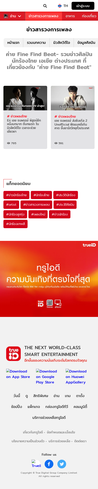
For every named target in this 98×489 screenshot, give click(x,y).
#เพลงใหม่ (38, 214)
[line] (36, 464)
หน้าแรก (13, 42)
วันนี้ (16, 396)
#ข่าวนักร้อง (59, 214)
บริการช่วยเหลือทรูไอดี (49, 417)
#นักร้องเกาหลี (15, 223)
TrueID (13, 6)
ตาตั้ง (80, 396)
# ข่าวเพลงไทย (17, 116)
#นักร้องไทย (41, 195)
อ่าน (13, 16)
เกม (68, 396)
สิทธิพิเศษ (40, 396)
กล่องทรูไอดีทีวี (56, 407)
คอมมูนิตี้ (80, 407)
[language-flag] (60, 6)
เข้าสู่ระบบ (83, 5)
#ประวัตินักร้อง (65, 195)
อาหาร (70, 16)
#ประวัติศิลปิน (65, 204)
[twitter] (61, 464)
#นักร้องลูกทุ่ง (15, 214)
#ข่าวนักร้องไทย (16, 195)
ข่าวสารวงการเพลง (43, 16)
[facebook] (49, 464)
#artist (11, 204)
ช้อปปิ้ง (16, 407)
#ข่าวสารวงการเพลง (36, 204)
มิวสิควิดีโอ (61, 42)
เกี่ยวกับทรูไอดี (33, 432)
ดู (27, 396)
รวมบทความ (36, 42)
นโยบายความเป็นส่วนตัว (28, 441)
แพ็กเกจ (34, 407)
